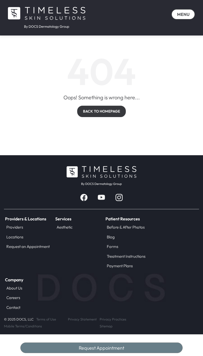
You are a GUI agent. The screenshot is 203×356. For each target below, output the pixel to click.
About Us (14, 288)
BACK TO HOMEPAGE (101, 111)
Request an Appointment (28, 246)
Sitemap (106, 326)
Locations (14, 236)
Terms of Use (46, 319)
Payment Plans (120, 265)
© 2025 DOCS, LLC (19, 319)
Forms (112, 246)
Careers (13, 297)
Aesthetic (64, 227)
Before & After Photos (126, 227)
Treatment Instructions (126, 256)
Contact (13, 307)
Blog (111, 236)
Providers (14, 227)
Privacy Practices (113, 319)
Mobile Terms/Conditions (23, 326)
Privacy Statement (82, 319)
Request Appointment (101, 348)
